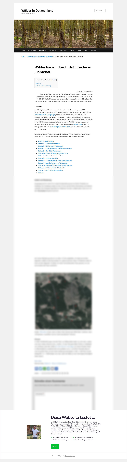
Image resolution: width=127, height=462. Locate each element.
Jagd (85, 50)
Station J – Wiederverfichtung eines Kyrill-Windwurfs (55, 165)
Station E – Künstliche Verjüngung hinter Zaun (53, 153)
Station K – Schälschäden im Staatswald (51, 168)
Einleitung (39, 83)
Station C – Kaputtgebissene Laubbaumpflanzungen (55, 148)
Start (23, 50)
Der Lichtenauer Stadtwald (44, 57)
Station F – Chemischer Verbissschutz (50, 156)
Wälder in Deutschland (37, 10)
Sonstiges (93, 50)
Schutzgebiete (63, 50)
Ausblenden (53, 80)
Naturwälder (52, 50)
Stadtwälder (42, 50)
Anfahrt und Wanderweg (43, 86)
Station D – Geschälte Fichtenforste (49, 151)
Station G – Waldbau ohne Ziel (48, 158)
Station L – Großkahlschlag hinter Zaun (50, 170)
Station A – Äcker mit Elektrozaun (49, 144)
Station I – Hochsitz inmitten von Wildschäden (53, 163)
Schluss (40, 173)
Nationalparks (32, 50)
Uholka (72, 50)
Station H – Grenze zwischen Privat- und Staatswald (55, 161)
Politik (79, 50)
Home (23, 57)
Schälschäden (78, 124)
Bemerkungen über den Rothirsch (61, 127)
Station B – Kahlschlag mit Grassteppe (50, 146)
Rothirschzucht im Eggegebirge (45, 115)
